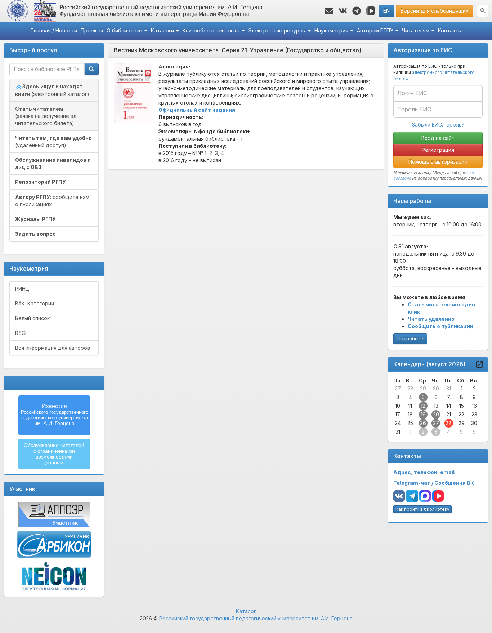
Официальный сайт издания (196, 110)
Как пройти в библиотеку (422, 509)
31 (448, 388)
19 (423, 414)
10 (397, 406)
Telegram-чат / (413, 483)
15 (461, 406)
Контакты (450, 30)
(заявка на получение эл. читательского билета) (46, 116)
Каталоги (163, 30)
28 (410, 388)
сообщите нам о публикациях (52, 200)
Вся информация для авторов (52, 348)
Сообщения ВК (454, 483)
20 (436, 414)
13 (436, 406)
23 (474, 414)
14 (448, 406)
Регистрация (438, 150)
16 (474, 406)
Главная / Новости (54, 30)
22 (461, 414)
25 (410, 423)
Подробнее (410, 338)
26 (423, 423)
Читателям (416, 30)
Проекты (92, 30)
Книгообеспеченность (212, 30)
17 (397, 414)
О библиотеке (125, 30)
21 (448, 414)
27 (398, 388)
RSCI (20, 333)
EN (386, 11)
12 (423, 406)
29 (423, 388)
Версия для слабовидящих (435, 11)
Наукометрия (332, 30)
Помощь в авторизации (438, 162)
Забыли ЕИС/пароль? (438, 124)
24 (398, 423)
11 (410, 406)
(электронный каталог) (52, 90)
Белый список (32, 318)
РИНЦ (22, 288)
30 (436, 388)
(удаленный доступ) (53, 141)
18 (410, 414)
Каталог (246, 611)
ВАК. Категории (34, 303)
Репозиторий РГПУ (40, 182)
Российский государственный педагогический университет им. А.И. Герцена (256, 618)
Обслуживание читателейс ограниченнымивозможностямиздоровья (54, 453)
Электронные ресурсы (277, 30)
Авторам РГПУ (376, 30)
